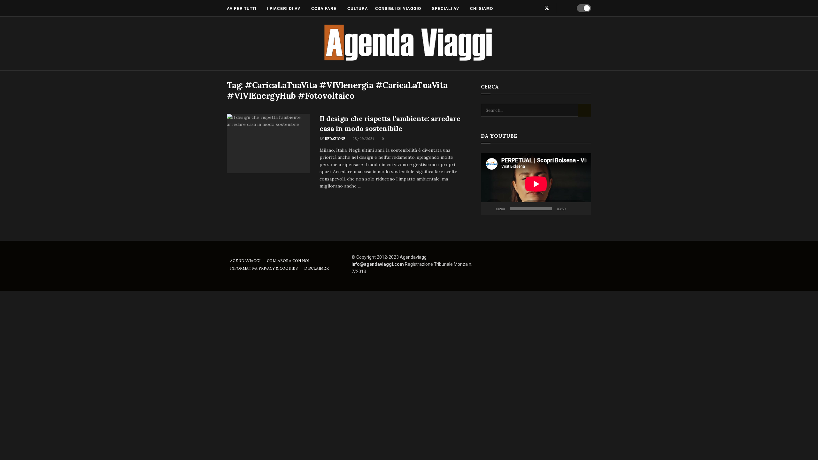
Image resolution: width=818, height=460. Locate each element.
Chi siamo (481, 8)
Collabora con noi (288, 260)
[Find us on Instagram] (536, 8)
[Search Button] (565, 8)
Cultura (357, 8)
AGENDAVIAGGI (245, 260)
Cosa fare (323, 8)
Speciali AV (445, 8)
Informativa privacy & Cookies (264, 268)
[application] (536, 184)
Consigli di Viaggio (398, 8)
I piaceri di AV (283, 8)
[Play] (489, 208)
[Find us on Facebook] (526, 8)
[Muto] (571, 208)
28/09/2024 (363, 138)
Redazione (335, 138)
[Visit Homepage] (409, 43)
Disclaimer (316, 268)
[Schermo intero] (583, 208)
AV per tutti (241, 8)
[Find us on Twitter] (546, 8)
